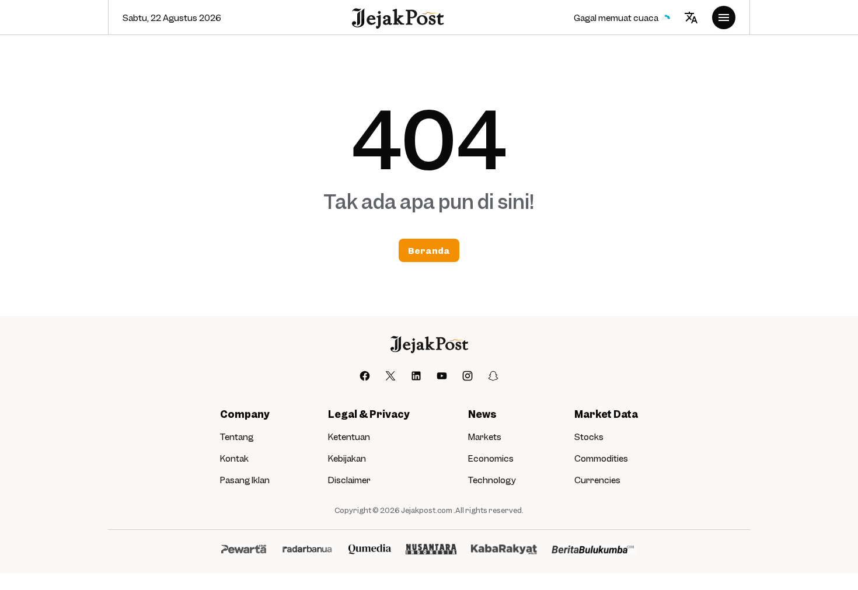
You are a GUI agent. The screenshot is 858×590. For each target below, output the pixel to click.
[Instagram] (467, 376)
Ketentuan (349, 436)
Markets (484, 436)
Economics (491, 458)
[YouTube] (442, 376)
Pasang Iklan (245, 479)
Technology (492, 479)
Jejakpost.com (426, 510)
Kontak (234, 458)
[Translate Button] (691, 17)
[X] (390, 376)
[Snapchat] (493, 376)
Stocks (589, 436)
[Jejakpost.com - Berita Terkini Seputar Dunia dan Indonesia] (397, 17)
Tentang (236, 436)
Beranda (429, 250)
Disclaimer (349, 479)
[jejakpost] (429, 344)
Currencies (597, 479)
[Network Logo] (243, 549)
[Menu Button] (723, 17)
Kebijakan (347, 458)
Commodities (601, 458)
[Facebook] (365, 376)
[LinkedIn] (416, 376)
